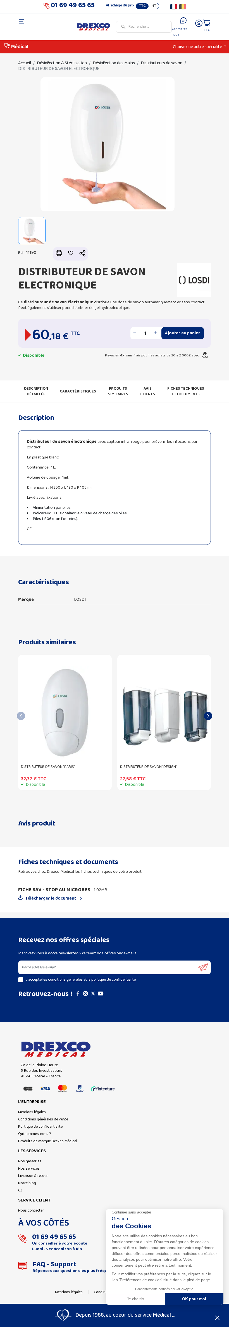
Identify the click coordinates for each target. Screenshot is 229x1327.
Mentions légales (32, 1112)
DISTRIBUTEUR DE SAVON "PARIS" (48, 767)
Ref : (21, 253)
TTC (142, 6)
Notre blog (27, 1183)
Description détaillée (36, 391)
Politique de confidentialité (40, 1126)
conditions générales (66, 979)
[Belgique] (182, 6)
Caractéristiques (78, 391)
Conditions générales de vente (43, 1119)
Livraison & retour (33, 1176)
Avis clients (147, 391)
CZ (20, 1190)
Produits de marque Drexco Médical (47, 1141)
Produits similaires (118, 391)
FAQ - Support (54, 1264)
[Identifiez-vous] (199, 27)
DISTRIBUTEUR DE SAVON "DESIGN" (148, 767)
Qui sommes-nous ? (34, 1134)
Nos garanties (29, 1161)
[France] (173, 6)
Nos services (29, 1168)
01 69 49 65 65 (73, 6)
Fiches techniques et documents (185, 391)
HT (153, 6)
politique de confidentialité (113, 979)
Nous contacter (31, 1210)
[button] (82, 254)
